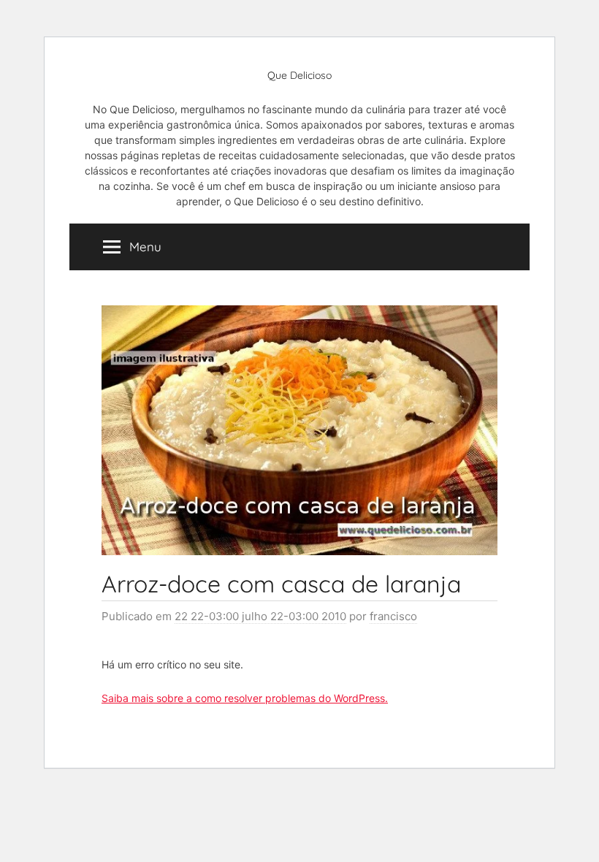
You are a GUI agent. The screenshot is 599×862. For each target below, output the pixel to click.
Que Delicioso (299, 75)
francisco (393, 616)
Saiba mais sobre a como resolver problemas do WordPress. (245, 698)
